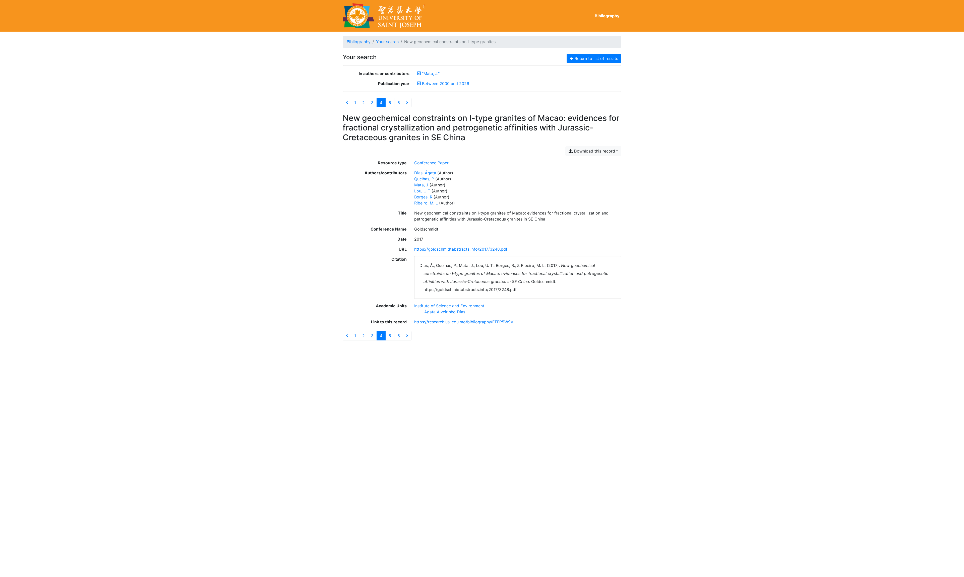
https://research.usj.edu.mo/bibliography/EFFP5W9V (463, 321)
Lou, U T (422, 190)
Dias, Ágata (425, 172)
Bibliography (607, 15)
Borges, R (423, 196)
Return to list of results (595, 58)
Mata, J (421, 184)
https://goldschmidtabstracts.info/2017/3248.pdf (460, 249)
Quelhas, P (424, 178)
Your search (387, 41)
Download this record (594, 151)
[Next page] (407, 102)
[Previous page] (347, 102)
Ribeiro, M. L (426, 202)
